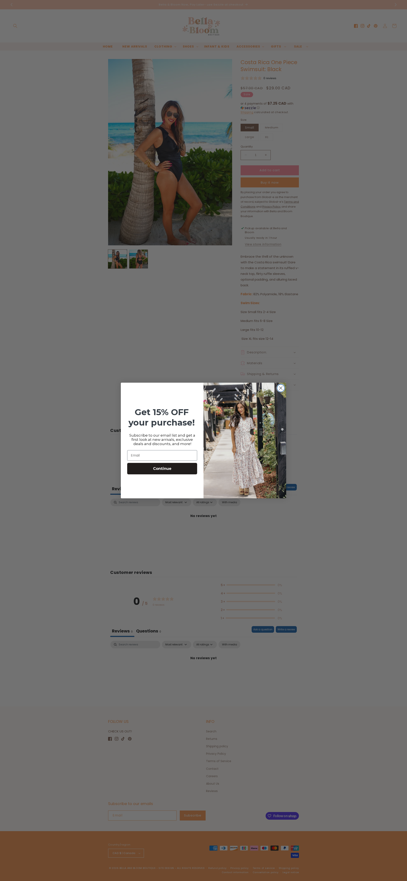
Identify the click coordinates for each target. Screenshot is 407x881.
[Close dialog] (280, 388)
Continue (162, 468)
